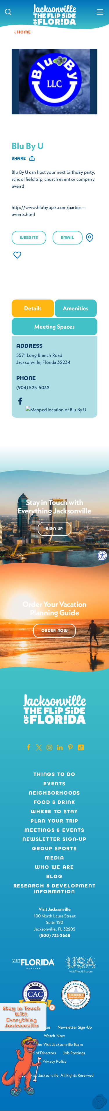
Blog (54, 876)
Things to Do (54, 774)
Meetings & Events (54, 830)
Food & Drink (55, 802)
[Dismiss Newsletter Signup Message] (52, 1007)
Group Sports (54, 849)
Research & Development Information (54, 889)
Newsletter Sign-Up (54, 839)
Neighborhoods (55, 793)
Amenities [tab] (75, 308)
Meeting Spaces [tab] (54, 326)
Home (24, 32)
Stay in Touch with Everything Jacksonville (21, 1017)
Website (29, 237)
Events (54, 784)
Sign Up (54, 528)
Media (54, 858)
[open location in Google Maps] (56, 409)
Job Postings (74, 1052)
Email (67, 237)
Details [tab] (33, 308)
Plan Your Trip (54, 821)
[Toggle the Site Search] (8, 11)
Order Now (54, 630)
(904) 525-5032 (32, 387)
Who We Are (54, 867)
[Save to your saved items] (17, 255)
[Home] (54, 15)
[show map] (89, 237)
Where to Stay (54, 811)
